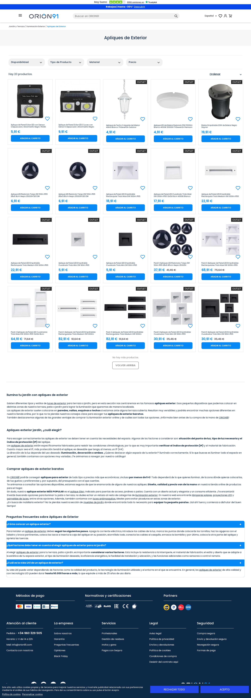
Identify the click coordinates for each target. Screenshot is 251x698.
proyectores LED (222, 495)
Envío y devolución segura (211, 639)
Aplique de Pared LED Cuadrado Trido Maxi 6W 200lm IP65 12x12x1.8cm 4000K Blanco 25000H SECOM (172, 195)
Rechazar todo (174, 689)
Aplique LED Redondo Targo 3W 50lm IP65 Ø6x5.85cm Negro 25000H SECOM (77, 195)
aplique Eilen (77, 491)
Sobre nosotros (63, 633)
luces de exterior (56, 403)
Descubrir (139, 6)
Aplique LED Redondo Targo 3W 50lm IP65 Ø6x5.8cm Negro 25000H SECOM (29, 195)
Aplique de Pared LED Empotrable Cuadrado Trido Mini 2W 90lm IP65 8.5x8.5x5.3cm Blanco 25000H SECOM (75, 264)
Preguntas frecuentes (66, 644)
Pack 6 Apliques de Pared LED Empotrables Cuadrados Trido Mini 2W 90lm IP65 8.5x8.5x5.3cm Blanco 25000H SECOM (172, 333)
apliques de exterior (22, 445)
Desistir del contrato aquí (163, 662)
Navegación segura (208, 644)
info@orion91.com (22, 644)
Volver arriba (125, 365)
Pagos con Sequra (112, 650)
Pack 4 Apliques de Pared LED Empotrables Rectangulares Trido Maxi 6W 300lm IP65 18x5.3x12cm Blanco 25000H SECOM (220, 264)
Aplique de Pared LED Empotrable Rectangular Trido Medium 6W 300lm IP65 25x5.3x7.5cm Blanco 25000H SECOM (220, 195)
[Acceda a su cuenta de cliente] (225, 17)
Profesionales (109, 633)
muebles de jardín (93, 502)
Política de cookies (160, 650)
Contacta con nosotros (19, 650)
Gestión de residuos (113, 639)
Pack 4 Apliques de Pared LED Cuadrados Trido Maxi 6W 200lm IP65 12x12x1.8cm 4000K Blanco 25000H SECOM (29, 333)
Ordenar (226, 74)
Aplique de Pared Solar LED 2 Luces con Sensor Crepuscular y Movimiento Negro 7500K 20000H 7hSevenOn (76, 126)
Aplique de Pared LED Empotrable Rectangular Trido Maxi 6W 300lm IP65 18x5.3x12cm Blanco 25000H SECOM (123, 195)
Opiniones (59, 650)
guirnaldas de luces (18, 498)
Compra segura (206, 633)
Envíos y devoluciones (161, 644)
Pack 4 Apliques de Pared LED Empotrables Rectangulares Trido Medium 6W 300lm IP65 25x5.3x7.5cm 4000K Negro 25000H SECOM (124, 333)
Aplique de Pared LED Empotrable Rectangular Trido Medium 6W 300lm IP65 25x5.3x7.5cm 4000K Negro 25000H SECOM (30, 264)
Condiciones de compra (163, 656)
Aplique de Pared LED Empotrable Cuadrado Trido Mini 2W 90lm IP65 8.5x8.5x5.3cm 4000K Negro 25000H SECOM (125, 264)
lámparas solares (202, 495)
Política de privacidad (161, 639)
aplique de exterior (35, 531)
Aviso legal (155, 633)
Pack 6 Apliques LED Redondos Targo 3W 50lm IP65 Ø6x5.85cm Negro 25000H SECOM (172, 264)
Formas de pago (206, 650)
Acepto (225, 689)
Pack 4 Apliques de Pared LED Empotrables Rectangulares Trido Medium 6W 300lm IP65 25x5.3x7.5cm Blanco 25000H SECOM (77, 333)
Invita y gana (109, 644)
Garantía (59, 639)
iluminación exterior (146, 495)
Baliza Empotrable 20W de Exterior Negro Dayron (219, 126)
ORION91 (223, 417)
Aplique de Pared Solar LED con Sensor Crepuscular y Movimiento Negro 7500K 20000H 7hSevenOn (28, 126)
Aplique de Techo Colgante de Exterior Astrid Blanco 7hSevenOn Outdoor (123, 126)
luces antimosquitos (104, 498)
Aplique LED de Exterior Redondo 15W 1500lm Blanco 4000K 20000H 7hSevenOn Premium (173, 126)
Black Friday (61, 656)
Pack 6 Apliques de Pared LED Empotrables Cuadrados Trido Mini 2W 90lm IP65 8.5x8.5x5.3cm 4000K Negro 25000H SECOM (220, 333)
